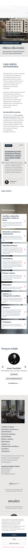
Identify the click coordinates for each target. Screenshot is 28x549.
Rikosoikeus (5, 441)
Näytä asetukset (14, 543)
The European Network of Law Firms (12, 456)
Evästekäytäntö (6, 547)
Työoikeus (5, 449)
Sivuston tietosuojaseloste (9, 460)
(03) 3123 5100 (5, 472)
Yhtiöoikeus (5, 451)
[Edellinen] (2, 162)
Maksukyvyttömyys (8, 434)
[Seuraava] (25, 162)
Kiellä (14, 539)
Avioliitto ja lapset (7, 427)
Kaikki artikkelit (6, 191)
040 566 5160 (14, 374)
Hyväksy (14, 535)
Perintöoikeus (6, 437)
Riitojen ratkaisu (7, 439)
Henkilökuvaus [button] (13, 383)
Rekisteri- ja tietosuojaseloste (17, 547)
